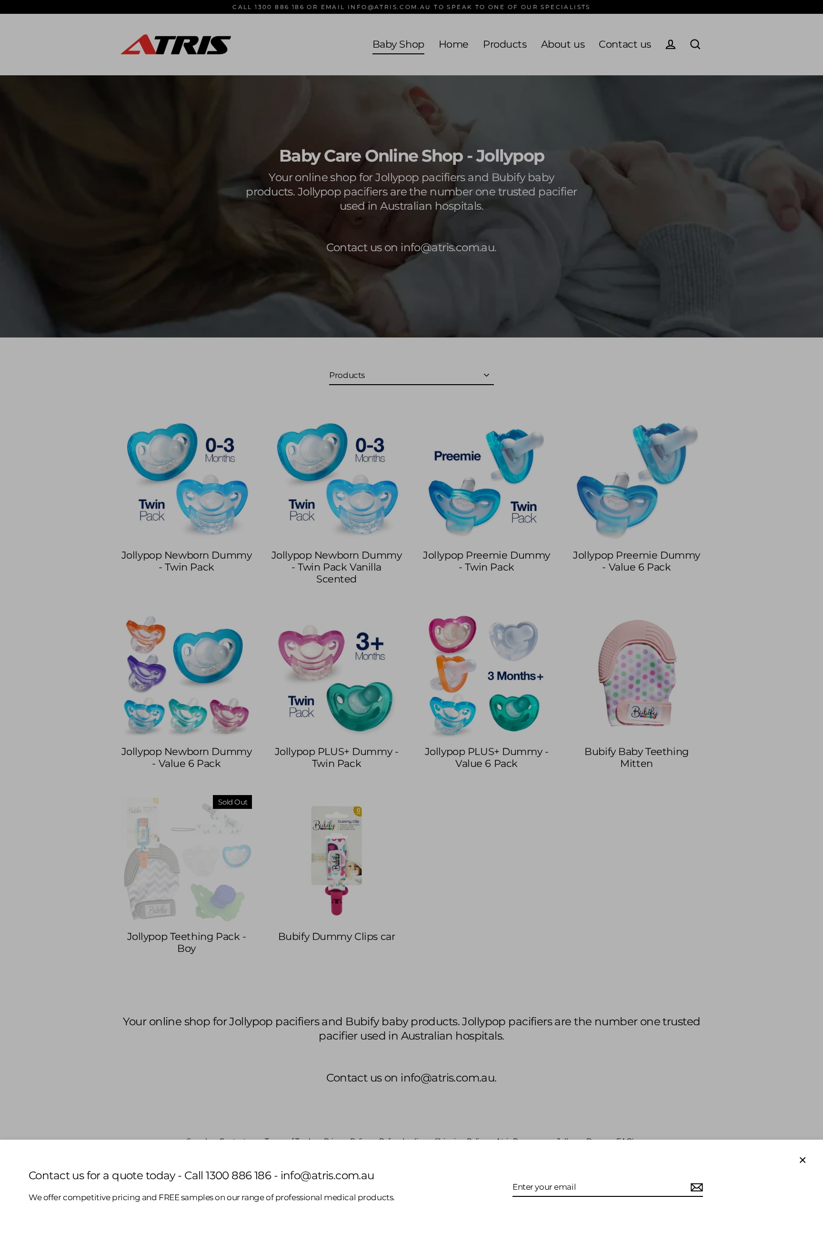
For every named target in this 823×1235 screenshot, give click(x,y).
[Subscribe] (695, 1187)
